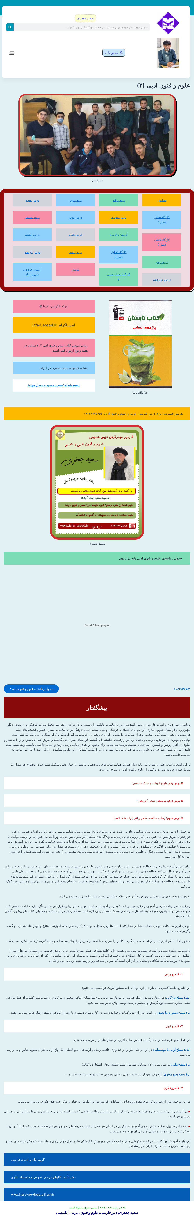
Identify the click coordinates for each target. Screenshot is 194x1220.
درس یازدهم (32, 252)
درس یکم (119, 200)
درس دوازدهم (162, 279)
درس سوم (32, 200)
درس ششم (32, 217)
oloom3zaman (182, 688)
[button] (11, 53)
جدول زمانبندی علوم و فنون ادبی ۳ (31, 689)
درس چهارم (118, 217)
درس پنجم (75, 217)
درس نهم (162, 262)
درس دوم (75, 200)
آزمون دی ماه (119, 234)
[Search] (10, 27)
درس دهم (75, 252)
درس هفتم (75, 234)
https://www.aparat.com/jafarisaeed (54, 385)
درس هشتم (32, 234)
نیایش (75, 269)
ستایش (161, 200)
